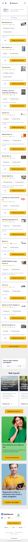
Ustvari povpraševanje (12, 457)
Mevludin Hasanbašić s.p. (8, 325)
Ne (20, 366)
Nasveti (6, 527)
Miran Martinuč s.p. (7, 22)
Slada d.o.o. (5, 241)
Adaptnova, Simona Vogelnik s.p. (11, 305)
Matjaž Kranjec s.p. (7, 134)
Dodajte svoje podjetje (12, 502)
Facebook (5, 517)
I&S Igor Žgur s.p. (6, 156)
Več (5, 40)
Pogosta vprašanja (14, 533)
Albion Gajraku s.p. (7, 47)
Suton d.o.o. (5, 285)
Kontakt (20, 527)
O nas (13, 527)
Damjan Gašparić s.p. (7, 176)
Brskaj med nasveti (13, 411)
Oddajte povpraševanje (18, 40)
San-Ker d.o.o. (5, 112)
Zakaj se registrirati (13, 523)
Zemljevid (14, 538)
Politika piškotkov (19, 532)
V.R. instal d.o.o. (6, 67)
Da (9, 366)
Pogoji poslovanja (9, 532)
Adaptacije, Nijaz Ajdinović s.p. (10, 219)
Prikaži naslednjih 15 (14, 346)
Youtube (11, 517)
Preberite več (6, 404)
